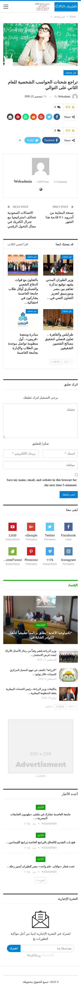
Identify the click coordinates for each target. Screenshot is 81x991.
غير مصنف (70, 72)
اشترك (14, 948)
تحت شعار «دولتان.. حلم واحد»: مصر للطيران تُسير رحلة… (41, 866)
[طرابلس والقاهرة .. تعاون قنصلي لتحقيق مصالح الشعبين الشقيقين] (58, 319)
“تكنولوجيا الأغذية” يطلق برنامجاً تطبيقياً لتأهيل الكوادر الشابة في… (40, 635)
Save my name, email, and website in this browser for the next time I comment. (42, 482)
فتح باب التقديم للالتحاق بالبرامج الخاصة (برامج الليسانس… (40, 842)
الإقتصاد (40, 625)
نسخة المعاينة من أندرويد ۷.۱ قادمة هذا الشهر (59, 217)
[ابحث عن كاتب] (40, 166)
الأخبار (40, 807)
